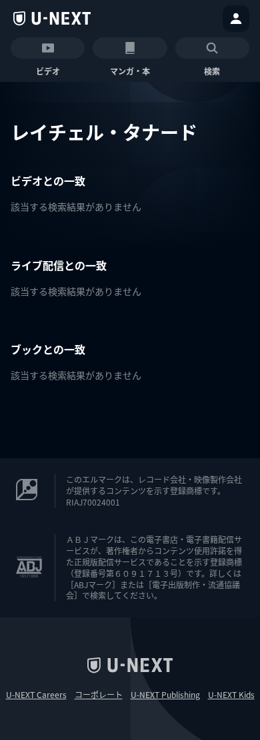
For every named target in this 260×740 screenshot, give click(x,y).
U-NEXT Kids (231, 694)
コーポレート (99, 694)
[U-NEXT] (52, 18)
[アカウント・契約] (236, 18)
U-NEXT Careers (36, 694)
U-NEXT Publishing (165, 694)
